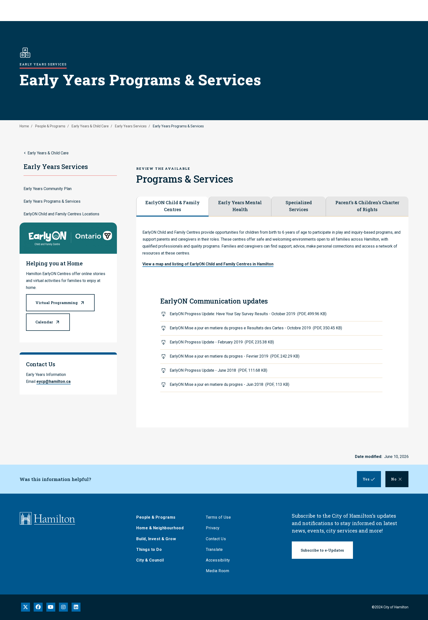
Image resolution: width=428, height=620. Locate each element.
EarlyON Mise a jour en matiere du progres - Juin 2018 (229, 384)
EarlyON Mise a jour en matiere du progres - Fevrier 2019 (234, 356)
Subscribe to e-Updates (322, 550)
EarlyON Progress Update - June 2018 (218, 370)
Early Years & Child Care (90, 126)
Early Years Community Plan (48, 188)
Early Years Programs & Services (52, 201)
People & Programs (50, 126)
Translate (214, 549)
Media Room (217, 570)
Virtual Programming (56, 302)
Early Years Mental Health (240, 205)
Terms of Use (218, 517)
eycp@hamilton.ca (53, 381)
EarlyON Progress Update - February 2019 (222, 342)
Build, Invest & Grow (156, 538)
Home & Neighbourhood (160, 528)
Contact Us (216, 538)
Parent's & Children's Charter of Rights (367, 205)
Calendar (44, 321)
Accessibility (218, 560)
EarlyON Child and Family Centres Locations (61, 214)
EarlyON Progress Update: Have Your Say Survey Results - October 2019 (248, 313)
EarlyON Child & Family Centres (172, 205)
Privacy (213, 528)
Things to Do (149, 549)
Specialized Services (299, 205)
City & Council (150, 560)
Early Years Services (131, 126)
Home (24, 126)
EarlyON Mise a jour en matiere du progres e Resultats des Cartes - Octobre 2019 (256, 328)
